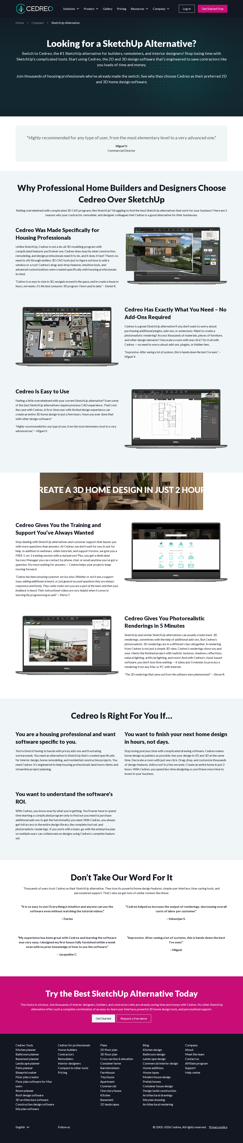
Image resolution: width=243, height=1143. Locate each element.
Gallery (107, 8)
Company (159, 8)
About (189, 1049)
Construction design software (35, 1104)
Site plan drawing (154, 1099)
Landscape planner (28, 1063)
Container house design (158, 1086)
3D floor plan (108, 1054)
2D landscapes (109, 1104)
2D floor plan (108, 1049)
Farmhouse (107, 1072)
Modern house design (157, 1077)
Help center (192, 1072)
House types (151, 1072)
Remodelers (65, 1059)
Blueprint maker (26, 1072)
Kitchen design (152, 1049)
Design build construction (159, 1090)
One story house (110, 1090)
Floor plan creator (27, 1077)
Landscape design (154, 1059)
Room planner (25, 1090)
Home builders (67, 1049)
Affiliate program (196, 1063)
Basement (106, 1099)
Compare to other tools (73, 1068)
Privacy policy (218, 1127)
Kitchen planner (26, 1049)
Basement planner (27, 1059)
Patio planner (24, 1068)
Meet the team (194, 1054)
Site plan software (27, 1109)
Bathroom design (154, 1054)
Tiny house (107, 1077)
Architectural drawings (158, 1095)
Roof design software (29, 1095)
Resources (137, 8)
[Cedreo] (35, 9)
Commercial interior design (160, 1063)
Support (190, 1068)
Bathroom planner (27, 1054)
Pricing (121, 8)
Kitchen (105, 1095)
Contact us (192, 1059)
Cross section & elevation (116, 1059)
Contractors (66, 1054)
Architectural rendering (158, 1104)
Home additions (153, 1068)
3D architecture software (32, 1099)
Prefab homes (152, 1081)
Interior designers (69, 1063)
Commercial (108, 1086)
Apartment (107, 1081)
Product (89, 8)
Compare (38, 22)
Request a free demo (134, 1018)
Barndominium (109, 1068)
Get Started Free (212, 8)
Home (20, 22)
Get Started (103, 1018)
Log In (187, 8)
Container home (110, 1063)
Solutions (69, 8)
